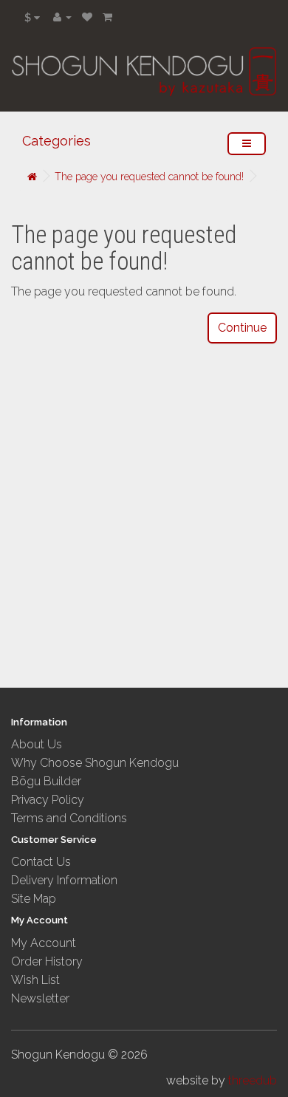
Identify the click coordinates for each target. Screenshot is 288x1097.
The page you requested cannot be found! (149, 176)
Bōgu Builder (46, 781)
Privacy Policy (47, 800)
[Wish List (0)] (87, 17)
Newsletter (40, 998)
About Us (36, 744)
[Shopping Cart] (107, 17)
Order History (47, 961)
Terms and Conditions (69, 818)
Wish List (35, 980)
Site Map (33, 899)
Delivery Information (64, 880)
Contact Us (41, 862)
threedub (252, 1080)
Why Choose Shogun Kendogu (95, 763)
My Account (43, 943)
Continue (242, 328)
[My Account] (62, 17)
